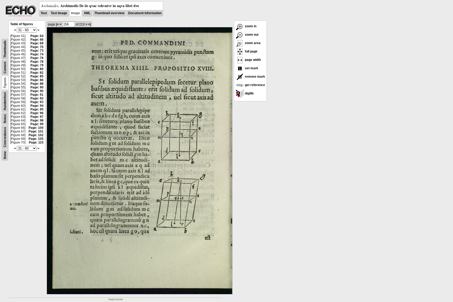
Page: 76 (37, 58)
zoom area (252, 43)
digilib (249, 93)
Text (44, 13)
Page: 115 (36, 142)
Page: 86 (37, 80)
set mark (251, 68)
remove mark (254, 76)
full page (250, 51)
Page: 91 (37, 95)
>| (89, 24)
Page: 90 (37, 87)
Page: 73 (37, 50)
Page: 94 (37, 106)
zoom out (251, 34)
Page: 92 (37, 98)
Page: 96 (37, 113)
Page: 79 (37, 65)
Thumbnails (5, 49)
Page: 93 (37, 102)
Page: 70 (37, 47)
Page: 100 (36, 128)
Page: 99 (37, 124)
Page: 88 (37, 84)
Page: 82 (37, 73)
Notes (5, 118)
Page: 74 (37, 54)
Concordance (5, 137)
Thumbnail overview (109, 13)
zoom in (250, 26)
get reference (254, 85)
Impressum (116, 299)
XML (87, 13)
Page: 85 (37, 76)
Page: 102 (36, 135)
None (5, 155)
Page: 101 (36, 131)
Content (5, 67)
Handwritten (5, 101)
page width (252, 60)
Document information (144, 13)
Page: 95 (37, 109)
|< (57, 24)
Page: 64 (37, 36)
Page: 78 (37, 61)
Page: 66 (37, 39)
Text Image (59, 13)
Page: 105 (36, 139)
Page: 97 (37, 117)
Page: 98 (37, 120)
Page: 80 (37, 69)
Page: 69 (37, 43)
